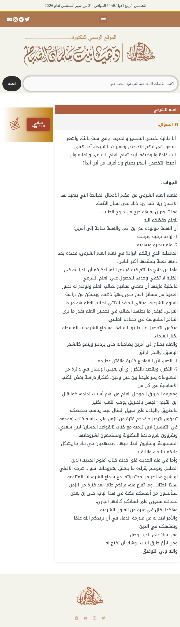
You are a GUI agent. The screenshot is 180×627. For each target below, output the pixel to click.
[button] (103, 19)
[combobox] (100, 83)
